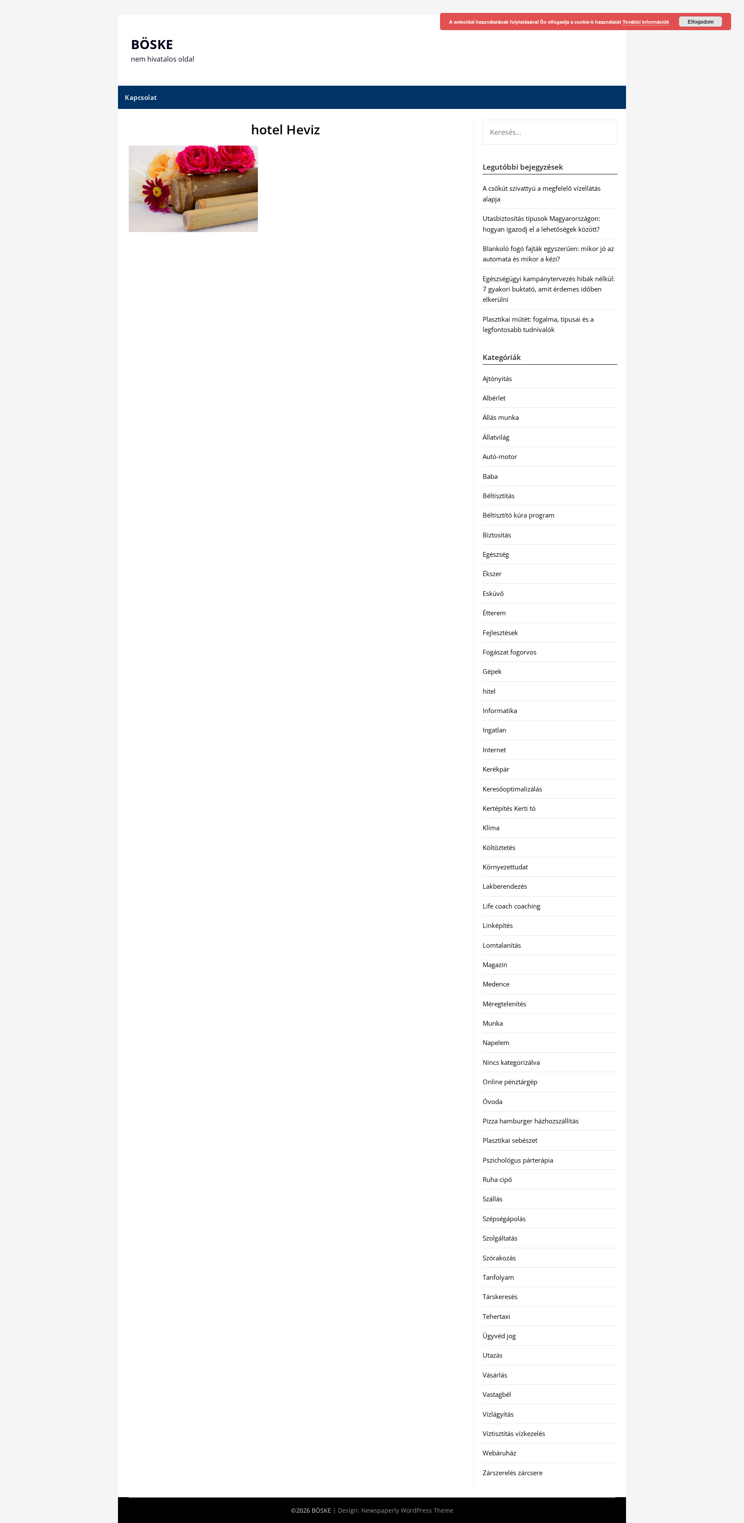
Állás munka (501, 417)
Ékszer (492, 573)
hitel (489, 691)
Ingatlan (494, 730)
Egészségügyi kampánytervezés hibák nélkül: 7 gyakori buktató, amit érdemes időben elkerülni (549, 289)
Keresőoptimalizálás (512, 789)
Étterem (494, 612)
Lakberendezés (505, 886)
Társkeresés (500, 1296)
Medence (496, 984)
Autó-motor (500, 456)
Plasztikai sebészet (510, 1140)
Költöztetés (499, 847)
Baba (490, 476)
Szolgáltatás (500, 1238)
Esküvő (493, 593)
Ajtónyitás (497, 378)
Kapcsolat (141, 97)
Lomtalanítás (502, 945)
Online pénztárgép (510, 1081)
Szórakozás (499, 1257)
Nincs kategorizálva (511, 1062)
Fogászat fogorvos (509, 652)
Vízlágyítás (498, 1414)
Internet (494, 749)
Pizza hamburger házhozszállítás (531, 1121)
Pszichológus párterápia (518, 1160)
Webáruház (499, 1453)
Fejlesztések (500, 632)
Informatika (500, 710)
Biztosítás (497, 534)
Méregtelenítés (504, 1003)
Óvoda (492, 1101)
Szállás (492, 1198)
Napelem (496, 1042)
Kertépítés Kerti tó (509, 808)
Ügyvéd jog (499, 1335)
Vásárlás (495, 1375)
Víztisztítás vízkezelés (514, 1433)
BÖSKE (152, 44)
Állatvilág (496, 437)
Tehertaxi (496, 1316)
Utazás (492, 1355)
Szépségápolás (504, 1218)
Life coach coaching (511, 906)
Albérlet (494, 398)
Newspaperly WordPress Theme (407, 1510)
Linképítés (498, 925)
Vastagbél (497, 1394)
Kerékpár (496, 769)
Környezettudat (505, 866)
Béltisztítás (499, 495)
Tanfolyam (498, 1277)
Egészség (496, 554)
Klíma (491, 827)
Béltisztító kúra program (519, 515)
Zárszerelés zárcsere (512, 1472)
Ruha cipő (497, 1179)
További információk (646, 22)
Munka (493, 1023)
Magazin (495, 964)
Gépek (492, 671)
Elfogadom (701, 21)
